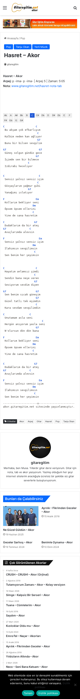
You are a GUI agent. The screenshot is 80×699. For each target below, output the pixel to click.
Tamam (28, 693)
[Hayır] (75, 685)
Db (43, 115)
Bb (21, 115)
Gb (10, 120)
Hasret (48, 421)
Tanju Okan (22, 46)
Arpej (30, 421)
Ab (5, 115)
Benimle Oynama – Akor (57, 542)
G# (21, 120)
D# (53, 115)
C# (37, 115)
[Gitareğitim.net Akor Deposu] (25, 7)
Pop (22, 38)
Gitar (39, 421)
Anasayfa (12, 38)
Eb (59, 115)
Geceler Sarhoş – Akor (17, 542)
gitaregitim (12, 64)
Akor (21, 421)
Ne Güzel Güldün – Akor (18, 529)
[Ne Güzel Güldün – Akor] (20, 516)
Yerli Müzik (41, 46)
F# (5, 120)
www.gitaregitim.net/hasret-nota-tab (36, 86)
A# (16, 115)
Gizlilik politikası (48, 693)
